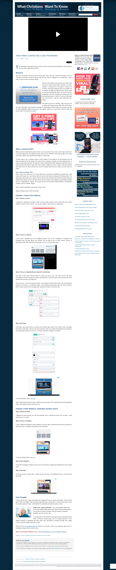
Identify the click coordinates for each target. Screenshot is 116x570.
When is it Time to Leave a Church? (35, 559)
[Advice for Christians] (87, 189)
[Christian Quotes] (87, 196)
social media (47, 535)
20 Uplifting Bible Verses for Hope (83, 228)
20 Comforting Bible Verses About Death (85, 219)
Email (28, 58)
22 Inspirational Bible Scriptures (82, 225)
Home (19, 14)
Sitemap (84, 566)
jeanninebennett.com (31, 526)
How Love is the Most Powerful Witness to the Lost (87, 238)
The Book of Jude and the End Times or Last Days (87, 251)
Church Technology (25, 535)
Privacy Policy (89, 566)
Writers (62, 14)
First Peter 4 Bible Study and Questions (84, 236)
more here (84, 64)
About (29, 14)
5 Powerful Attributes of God (82, 248)
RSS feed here (56, 548)
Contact (72, 14)
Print (24, 58)
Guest (18, 58)
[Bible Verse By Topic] (87, 176)
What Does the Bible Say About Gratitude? (34, 561)
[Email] (26, 58)
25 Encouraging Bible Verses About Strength (86, 207)
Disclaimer (95, 566)
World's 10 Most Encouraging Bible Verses (85, 204)
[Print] (22, 58)
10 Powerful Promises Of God (82, 216)
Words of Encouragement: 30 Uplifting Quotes (86, 222)
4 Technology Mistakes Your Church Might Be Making (52, 531)
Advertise (99, 566)
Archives (52, 14)
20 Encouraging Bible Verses (82, 213)
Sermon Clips (34, 535)
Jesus (38, 14)
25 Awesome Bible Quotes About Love (84, 210)
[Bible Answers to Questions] (87, 182)
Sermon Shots (35, 109)
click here (32, 398)
